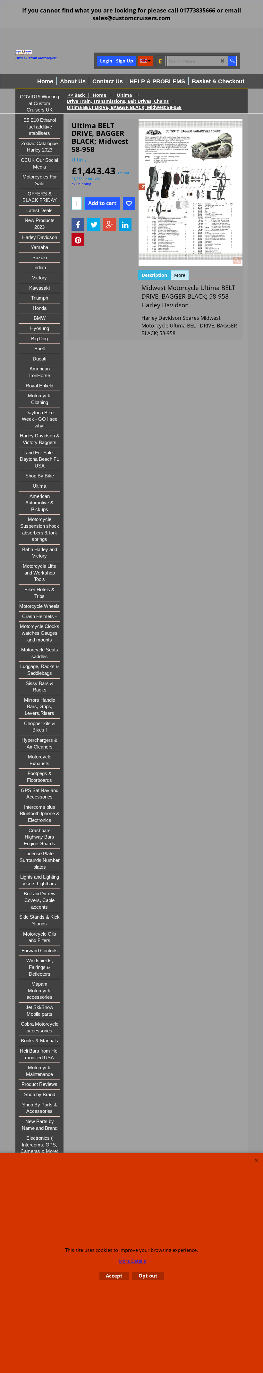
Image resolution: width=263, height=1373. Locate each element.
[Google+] (109, 224)
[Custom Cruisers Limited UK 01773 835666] (49, 52)
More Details (132, 1261)
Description (154, 275)
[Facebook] (78, 224)
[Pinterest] (78, 239)
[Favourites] (129, 203)
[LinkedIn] (125, 224)
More (179, 275)
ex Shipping (81, 183)
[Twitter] (93, 224)
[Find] (232, 61)
